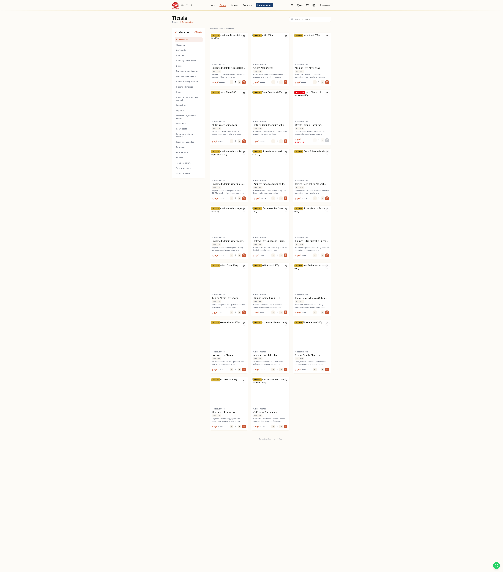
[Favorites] (307, 5)
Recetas (234, 5)
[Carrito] (313, 5)
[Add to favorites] (244, 36)
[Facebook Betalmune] (191, 5)
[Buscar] (292, 5)
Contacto (247, 5)
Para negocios (264, 5)
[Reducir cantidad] (231, 82)
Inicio (212, 5)
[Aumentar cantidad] (239, 82)
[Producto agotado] (327, 140)
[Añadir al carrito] (244, 82)
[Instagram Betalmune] (182, 5)
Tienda (223, 5)
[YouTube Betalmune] (187, 5)
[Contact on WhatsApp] (496, 565)
